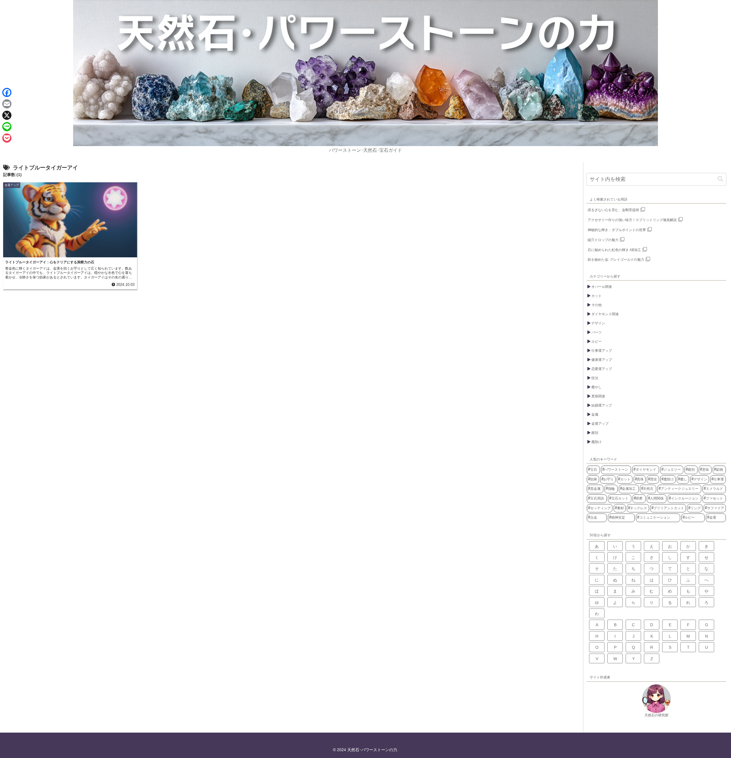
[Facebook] (7, 92)
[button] (720, 179)
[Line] (7, 126)
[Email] (7, 104)
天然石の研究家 (656, 715)
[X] (7, 115)
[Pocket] (7, 138)
